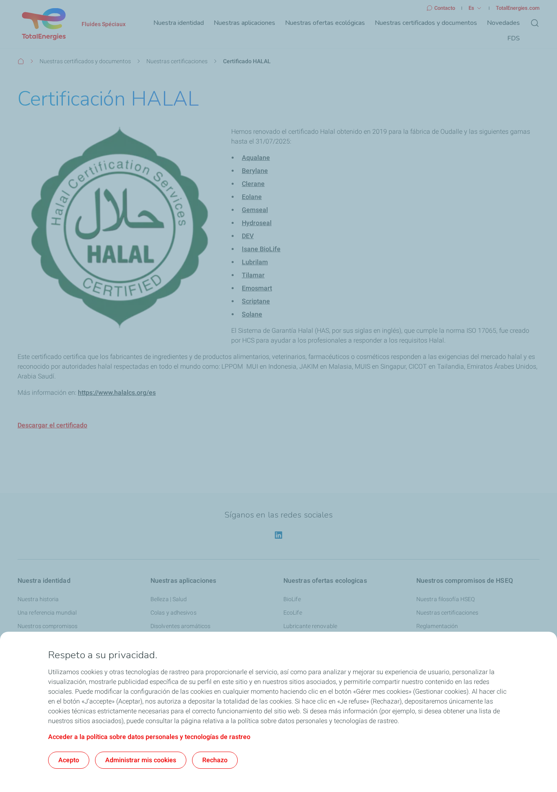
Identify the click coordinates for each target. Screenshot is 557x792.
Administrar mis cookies (140, 760)
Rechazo (215, 760)
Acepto (68, 760)
